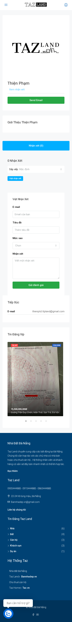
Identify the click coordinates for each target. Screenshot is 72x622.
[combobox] (40, 169)
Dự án (13, 551)
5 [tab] (47, 422)
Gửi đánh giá (36, 285)
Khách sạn (15, 545)
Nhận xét (18, 253)
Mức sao (18, 238)
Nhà (12, 528)
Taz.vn (26, 587)
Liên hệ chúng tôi (17, 509)
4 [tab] (42, 422)
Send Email (36, 100)
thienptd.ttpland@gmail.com (48, 311)
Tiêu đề (17, 222)
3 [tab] (37, 422)
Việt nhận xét (15, 178)
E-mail (16, 207)
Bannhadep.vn (29, 576)
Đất (12, 534)
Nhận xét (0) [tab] (36, 145)
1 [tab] (27, 422)
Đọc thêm (13, 471)
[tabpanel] (36, 378)
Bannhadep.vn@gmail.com (25, 502)
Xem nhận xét (17, 89)
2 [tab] (32, 422)
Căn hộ (13, 540)
